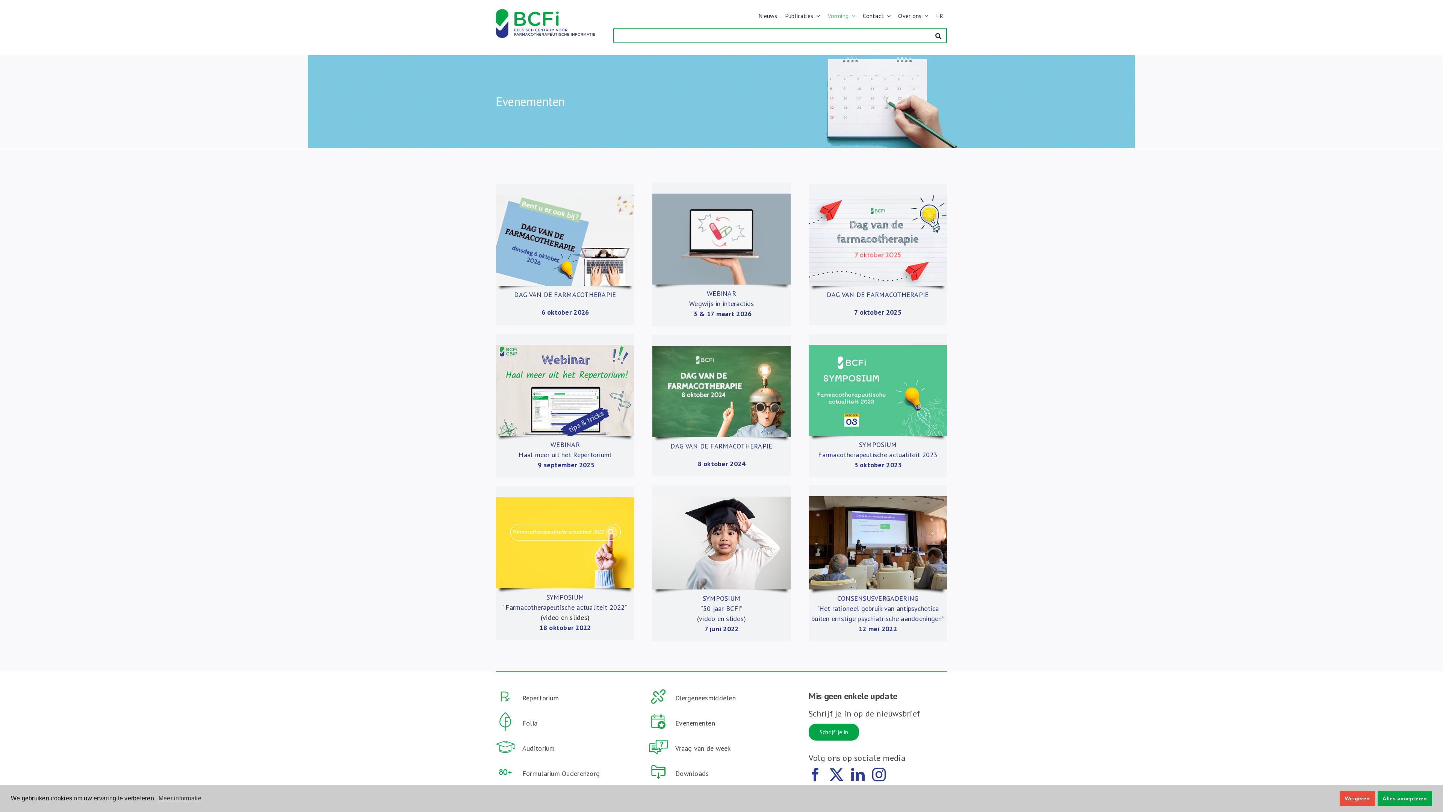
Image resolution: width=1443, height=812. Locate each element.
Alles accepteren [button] (1404, 798)
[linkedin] (858, 775)
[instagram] (879, 775)
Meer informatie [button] (180, 798)
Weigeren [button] (1357, 798)
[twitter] (836, 775)
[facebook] (815, 775)
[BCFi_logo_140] (545, 12)
